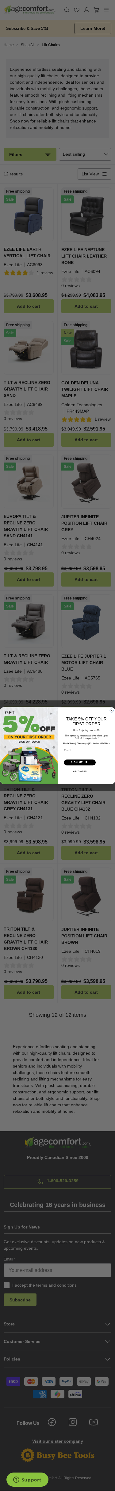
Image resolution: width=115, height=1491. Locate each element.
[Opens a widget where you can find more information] (27, 1480)
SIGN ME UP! (80, 762)
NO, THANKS (80, 771)
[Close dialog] (111, 710)
